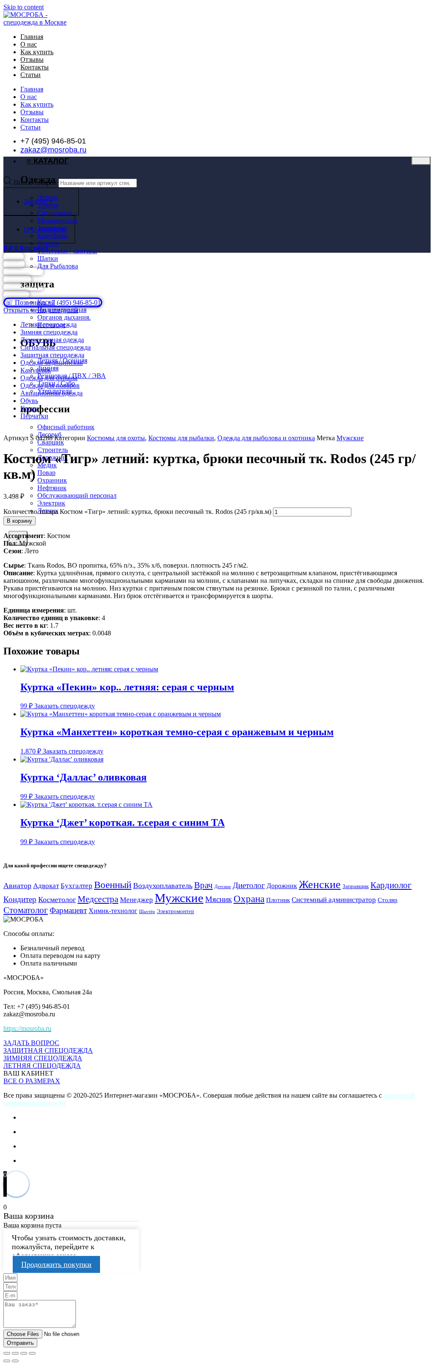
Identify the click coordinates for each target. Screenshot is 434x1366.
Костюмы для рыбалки (181, 438)
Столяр (388, 900)
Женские (320, 884)
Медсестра (98, 899)
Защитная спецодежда (52, 355)
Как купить (36, 51)
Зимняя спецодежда (49, 332)
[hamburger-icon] (421, 161)
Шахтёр (147, 911)
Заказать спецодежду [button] (64, 705)
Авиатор (17, 885)
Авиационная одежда (51, 393)
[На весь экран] (15, 1353)
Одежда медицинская (51, 362)
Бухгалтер (76, 886)
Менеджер (136, 900)
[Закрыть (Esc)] (32, 1353)
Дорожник (282, 885)
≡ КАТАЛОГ (48, 161)
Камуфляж (35, 370)
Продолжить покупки (56, 1264)
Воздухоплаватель (162, 885)
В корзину (19, 521)
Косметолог (57, 899)
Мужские (350, 438)
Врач (203, 885)
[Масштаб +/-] (6, 1353)
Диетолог (249, 885)
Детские (222, 886)
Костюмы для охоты (116, 438)
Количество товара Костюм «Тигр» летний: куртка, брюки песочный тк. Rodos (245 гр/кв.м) (137, 511)
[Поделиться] (23, 1353)
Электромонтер (175, 911)
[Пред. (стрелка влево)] (6, 1361)
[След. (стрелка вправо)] (15, 1361)
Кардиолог (391, 885)
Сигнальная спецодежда (55, 347)
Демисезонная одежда (52, 339)
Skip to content (23, 7)
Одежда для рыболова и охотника (266, 438)
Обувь (29, 400)
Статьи (30, 74)
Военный (112, 884)
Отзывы (32, 59)
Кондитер (19, 899)
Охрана (249, 898)
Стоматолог (25, 910)
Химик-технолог (113, 910)
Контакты (34, 67)
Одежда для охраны (49, 377)
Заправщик (355, 886)
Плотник (278, 900)
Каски (29, 408)
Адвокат (46, 886)
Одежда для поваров (50, 385)
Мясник (218, 899)
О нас (28, 44)
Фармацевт (68, 910)
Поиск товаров (35, 182)
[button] (28, 1073)
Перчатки (34, 415)
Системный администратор (334, 900)
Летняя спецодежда (48, 324)
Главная (31, 36)
